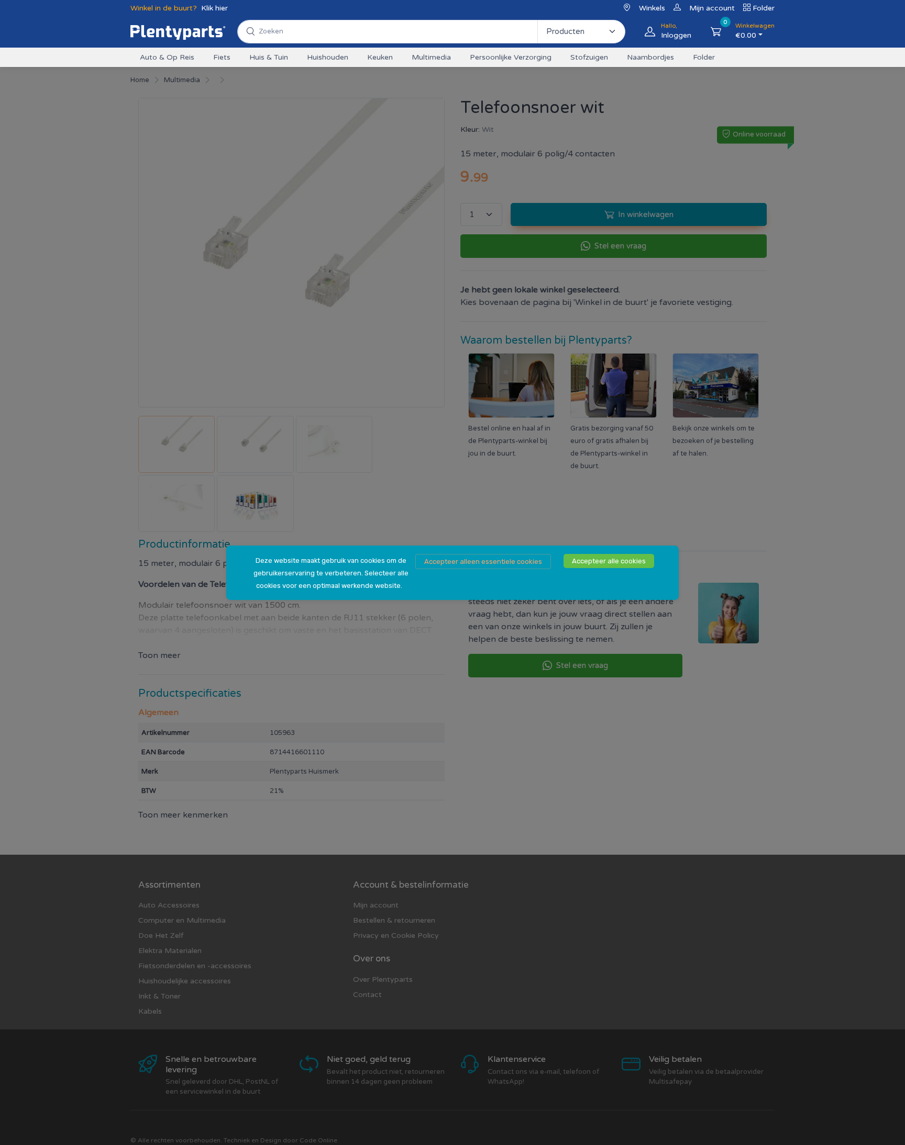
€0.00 (755, 31)
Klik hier (214, 8)
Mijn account (712, 8)
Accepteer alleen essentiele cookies (483, 561)
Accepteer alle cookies (609, 561)
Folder (764, 8)
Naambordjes (650, 57)
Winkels (652, 8)
